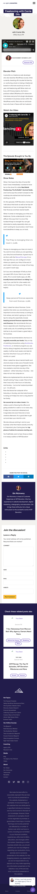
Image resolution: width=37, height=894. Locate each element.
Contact (5, 777)
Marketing (26, 640)
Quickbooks (29, 343)
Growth (14, 675)
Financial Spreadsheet (9, 710)
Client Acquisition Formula (11, 738)
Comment (6, 545)
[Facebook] (9, 782)
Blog (4, 756)
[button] (34, 3)
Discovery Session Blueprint (10, 708)
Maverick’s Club (7, 749)
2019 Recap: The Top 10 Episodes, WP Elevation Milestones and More (18, 666)
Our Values (6, 768)
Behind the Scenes (13, 640)
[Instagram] (28, 782)
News (18, 643)
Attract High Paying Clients (10, 717)
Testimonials (6, 772)
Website (5, 587)
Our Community (7, 770)
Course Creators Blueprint (11, 736)
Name (5, 569)
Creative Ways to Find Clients (11, 715)
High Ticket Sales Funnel (10, 741)
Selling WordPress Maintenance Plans (13, 703)
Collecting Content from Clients (12, 712)
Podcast (22, 675)
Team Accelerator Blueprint (11, 733)
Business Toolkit (7, 719)
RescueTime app (21, 257)
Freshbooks (7, 346)
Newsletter (6, 774)
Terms (6, 891)
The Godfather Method (10, 731)
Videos (5, 761)
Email (5, 578)
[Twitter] (14, 782)
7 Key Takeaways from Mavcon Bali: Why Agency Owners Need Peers (18, 631)
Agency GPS (6, 747)
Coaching (6, 744)
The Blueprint (7, 726)
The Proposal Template (9, 701)
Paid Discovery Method (10, 728)
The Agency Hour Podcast (10, 758)
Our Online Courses (10, 723)
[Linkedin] (23, 782)
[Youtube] (18, 782)
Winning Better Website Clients (12, 705)
